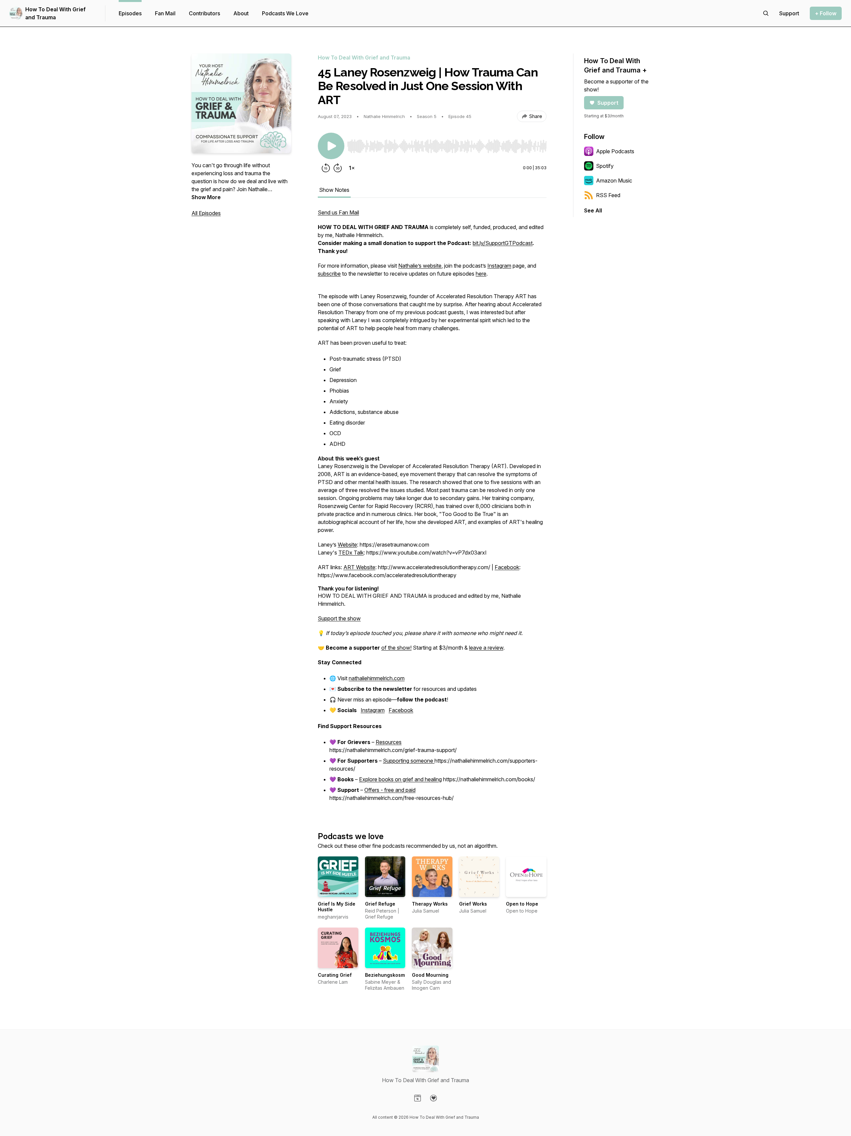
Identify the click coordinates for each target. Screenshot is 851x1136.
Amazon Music (614, 180)
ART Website (359, 567)
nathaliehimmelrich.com (377, 678)
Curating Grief (335, 975)
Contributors (204, 13)
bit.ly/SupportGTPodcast (503, 243)
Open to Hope (522, 904)
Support (607, 102)
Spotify (605, 166)
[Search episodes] (766, 13)
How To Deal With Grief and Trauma (55, 13)
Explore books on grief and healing (400, 779)
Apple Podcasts (615, 151)
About (241, 13)
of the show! (396, 647)
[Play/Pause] (331, 146)
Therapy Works (430, 904)
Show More (206, 197)
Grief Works (473, 904)
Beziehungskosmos (388, 975)
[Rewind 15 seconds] (325, 168)
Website (347, 544)
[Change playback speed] (351, 168)
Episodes (130, 13)
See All (593, 210)
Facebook (507, 567)
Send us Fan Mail (338, 212)
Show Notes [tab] (334, 190)
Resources (389, 742)
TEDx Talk (351, 552)
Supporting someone (408, 760)
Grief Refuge (380, 904)
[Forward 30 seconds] (337, 168)
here (481, 273)
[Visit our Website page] (417, 1098)
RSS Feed (608, 195)
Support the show (339, 618)
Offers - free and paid (390, 790)
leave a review (486, 647)
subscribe (329, 273)
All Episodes (206, 213)
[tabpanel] (432, 509)
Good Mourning (430, 975)
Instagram (499, 265)
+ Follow (825, 13)
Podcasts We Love (285, 13)
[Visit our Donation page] (433, 1098)
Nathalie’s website (419, 265)
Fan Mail (165, 13)
